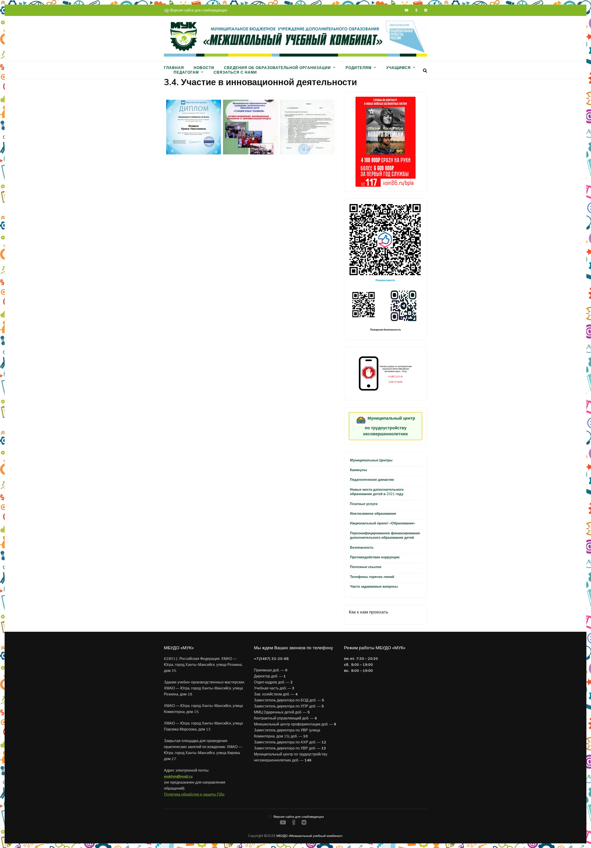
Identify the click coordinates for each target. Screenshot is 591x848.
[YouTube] (406, 10)
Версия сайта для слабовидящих (198, 10)
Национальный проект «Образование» (382, 523)
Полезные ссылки (365, 567)
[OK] (416, 10)
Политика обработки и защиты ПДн (194, 794)
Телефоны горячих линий (372, 576)
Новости (204, 67)
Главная (174, 67)
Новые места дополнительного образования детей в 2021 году (377, 491)
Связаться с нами (235, 72)
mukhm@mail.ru (178, 776)
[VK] (425, 10)
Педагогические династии (372, 479)
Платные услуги (363, 504)
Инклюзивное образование (373, 513)
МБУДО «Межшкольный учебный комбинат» (309, 835)
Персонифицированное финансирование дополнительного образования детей (385, 535)
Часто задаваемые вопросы (374, 586)
